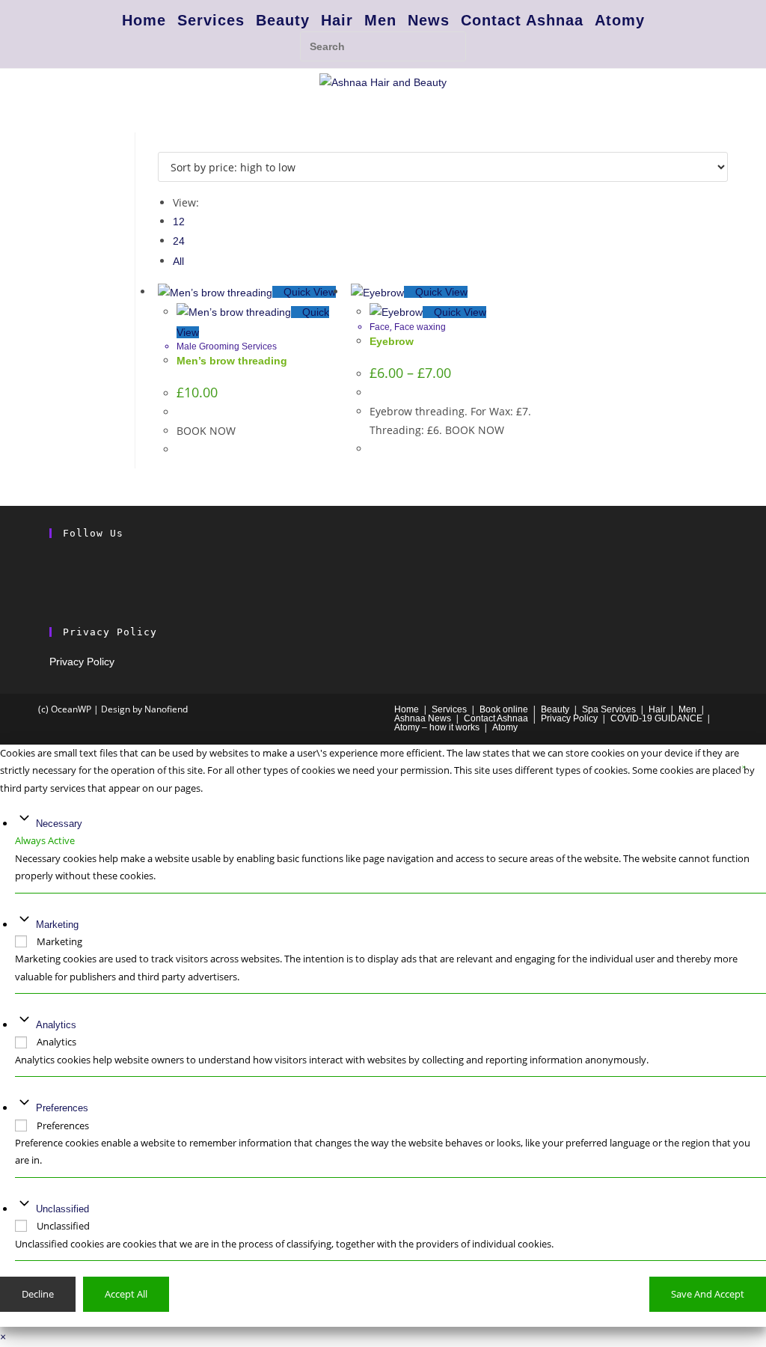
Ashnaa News (422, 718)
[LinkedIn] (53, 602)
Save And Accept (707, 1294)
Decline (38, 1294)
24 (179, 241)
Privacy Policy (81, 662)
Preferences (62, 1108)
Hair (337, 20)
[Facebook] (53, 563)
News (429, 20)
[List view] (170, 142)
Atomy (620, 20)
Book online (503, 709)
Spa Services (609, 709)
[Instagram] (53, 582)
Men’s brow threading (232, 361)
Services (211, 20)
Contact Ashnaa (522, 20)
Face (380, 327)
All (178, 261)
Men (380, 20)
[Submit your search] (451, 44)
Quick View (308, 292)
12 (179, 221)
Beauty (283, 20)
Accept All (126, 1294)
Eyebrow (392, 341)
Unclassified (62, 1209)
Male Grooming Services (227, 346)
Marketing (57, 924)
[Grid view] (162, 142)
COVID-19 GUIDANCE (656, 718)
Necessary (59, 823)
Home (144, 20)
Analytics (56, 1024)
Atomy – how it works (436, 727)
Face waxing (420, 327)
